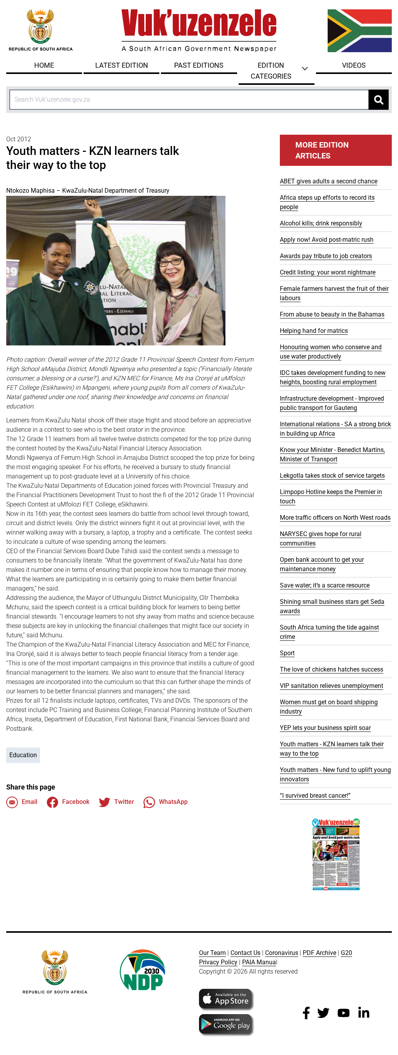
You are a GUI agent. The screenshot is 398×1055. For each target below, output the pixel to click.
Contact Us (245, 953)
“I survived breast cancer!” (315, 795)
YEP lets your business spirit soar (325, 727)
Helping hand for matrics (314, 330)
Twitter (124, 801)
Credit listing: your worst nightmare (327, 272)
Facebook (75, 801)
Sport (287, 653)
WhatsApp (173, 801)
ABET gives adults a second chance (328, 181)
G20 (346, 953)
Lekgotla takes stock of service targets (332, 475)
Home (44, 65)
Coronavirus (281, 953)
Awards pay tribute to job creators (326, 256)
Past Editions (198, 65)
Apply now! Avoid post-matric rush (327, 239)
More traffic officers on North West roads (335, 517)
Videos (354, 65)
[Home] (199, 30)
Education (23, 755)
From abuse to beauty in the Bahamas (332, 314)
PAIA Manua (259, 962)
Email (29, 801)
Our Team (212, 953)
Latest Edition (121, 65)
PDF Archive (319, 953)
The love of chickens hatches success (331, 669)
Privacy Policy (218, 962)
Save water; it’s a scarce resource (325, 585)
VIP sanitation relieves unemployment (331, 685)
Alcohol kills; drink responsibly (321, 223)
